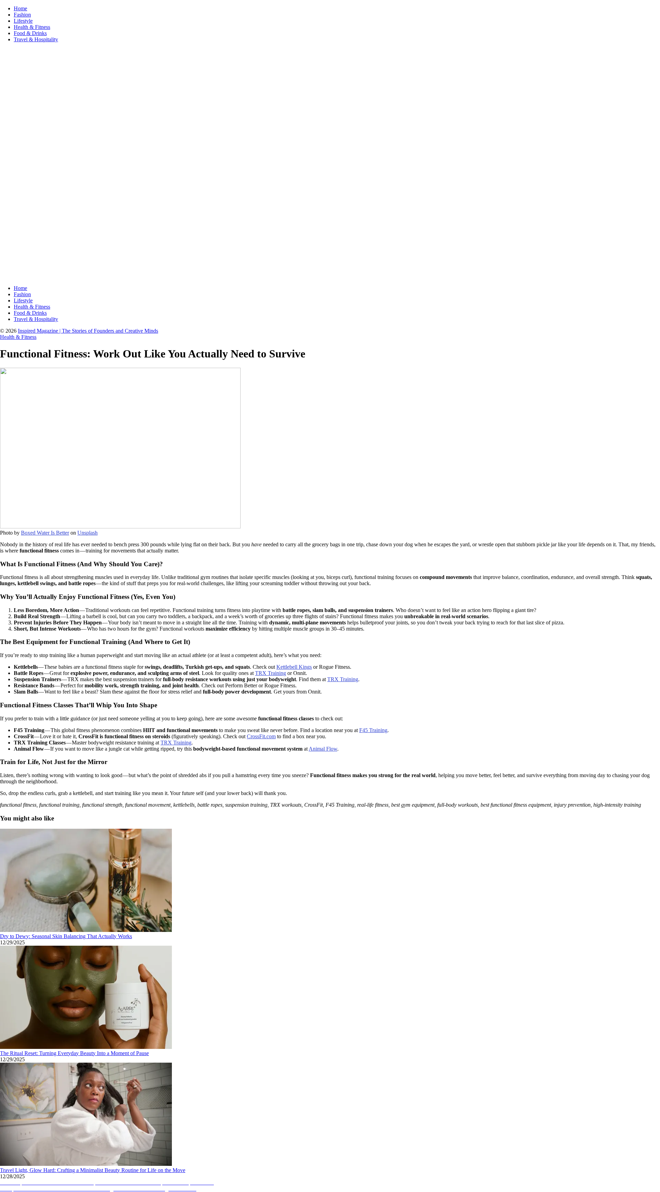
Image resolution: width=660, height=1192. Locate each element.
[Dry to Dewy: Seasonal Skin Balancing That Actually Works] (86, 930)
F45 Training (373, 730)
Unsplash (87, 533)
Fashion (22, 15)
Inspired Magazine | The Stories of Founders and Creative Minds (88, 331)
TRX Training (270, 673)
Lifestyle (23, 21)
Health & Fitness (32, 27)
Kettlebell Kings (294, 667)
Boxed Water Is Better (45, 533)
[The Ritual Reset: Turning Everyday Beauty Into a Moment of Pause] (86, 1047)
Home (20, 8)
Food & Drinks (30, 33)
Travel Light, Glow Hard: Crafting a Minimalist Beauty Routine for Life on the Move (92, 1170)
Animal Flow (323, 749)
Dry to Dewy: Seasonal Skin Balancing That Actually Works (66, 936)
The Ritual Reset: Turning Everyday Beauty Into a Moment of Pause (74, 1053)
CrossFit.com (261, 736)
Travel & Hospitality (36, 39)
